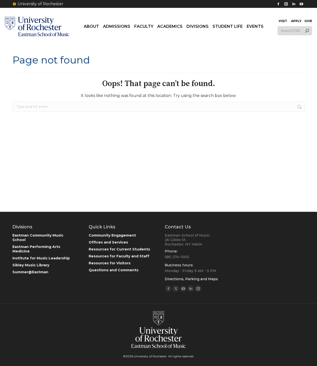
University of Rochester (40, 3)
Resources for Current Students (119, 249)
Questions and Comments (113, 270)
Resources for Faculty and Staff (119, 256)
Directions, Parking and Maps (191, 279)
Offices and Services (108, 242)
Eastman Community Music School (37, 237)
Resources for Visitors (110, 263)
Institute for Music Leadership (41, 258)
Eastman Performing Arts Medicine (36, 248)
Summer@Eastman (30, 272)
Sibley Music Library (30, 265)
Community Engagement (112, 235)
